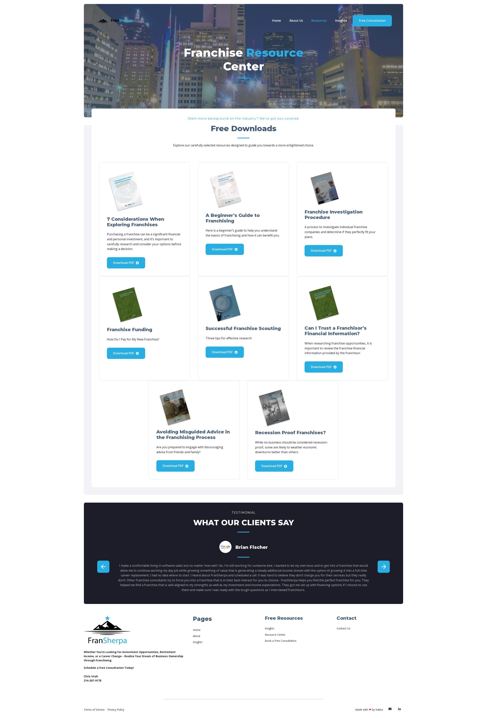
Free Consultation (372, 20)
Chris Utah (91, 676)
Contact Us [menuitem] (343, 628)
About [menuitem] (196, 636)
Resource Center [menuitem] (275, 634)
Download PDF (124, 263)
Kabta (379, 709)
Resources (319, 20)
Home (276, 20)
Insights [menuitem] (197, 642)
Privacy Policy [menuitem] (115, 709)
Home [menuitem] (197, 630)
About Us (296, 20)
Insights (341, 20)
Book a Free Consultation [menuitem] (280, 641)
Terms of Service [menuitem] (94, 709)
